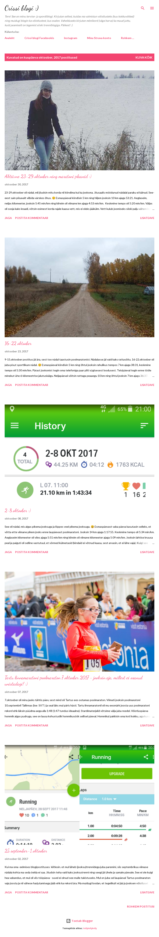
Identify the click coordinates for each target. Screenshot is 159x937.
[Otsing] (142, 7)
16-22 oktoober (18, 343)
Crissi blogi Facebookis (39, 38)
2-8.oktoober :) (18, 510)
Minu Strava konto (99, 38)
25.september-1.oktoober (26, 851)
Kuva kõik (144, 57)
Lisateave (147, 218)
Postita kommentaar (31, 218)
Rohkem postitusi (140, 906)
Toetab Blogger (82, 921)
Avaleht (10, 38)
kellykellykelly (90, 928)
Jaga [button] (8, 218)
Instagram (70, 38)
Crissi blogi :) (22, 8)
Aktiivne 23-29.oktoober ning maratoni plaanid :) (48, 176)
